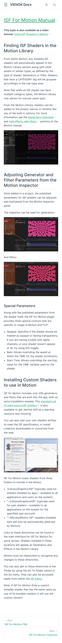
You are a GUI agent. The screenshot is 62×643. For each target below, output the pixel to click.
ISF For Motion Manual (29, 20)
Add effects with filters (23, 121)
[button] (6, 5)
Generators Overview (41, 117)
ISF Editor (36, 578)
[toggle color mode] (46, 4)
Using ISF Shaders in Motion (31, 34)
